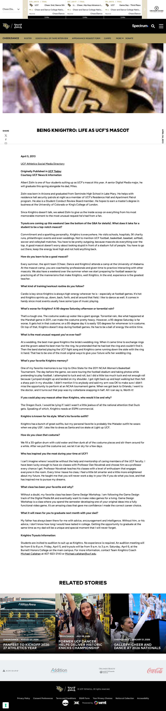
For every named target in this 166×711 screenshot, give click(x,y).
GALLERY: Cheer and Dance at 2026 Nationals (137, 646)
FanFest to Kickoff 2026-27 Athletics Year (26, 646)
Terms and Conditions (66, 698)
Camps (108, 38)
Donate (129, 38)
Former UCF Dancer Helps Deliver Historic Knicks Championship (80, 645)
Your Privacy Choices (102, 698)
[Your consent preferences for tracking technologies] (6, 705)
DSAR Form (84, 698)
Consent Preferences (43, 698)
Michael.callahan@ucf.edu (80, 553)
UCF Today (54, 171)
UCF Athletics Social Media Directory (43, 163)
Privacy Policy (23, 698)
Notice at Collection (125, 698)
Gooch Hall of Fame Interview (51, 38)
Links (47, 17)
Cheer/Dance (10, 639)
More (119, 38)
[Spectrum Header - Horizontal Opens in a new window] (140, 26)
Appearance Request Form (86, 38)
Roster (28, 38)
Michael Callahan (31, 553)
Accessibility (143, 698)
